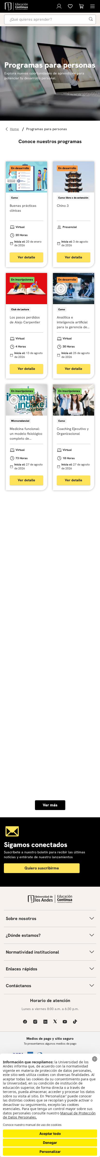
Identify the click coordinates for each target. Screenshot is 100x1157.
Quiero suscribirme (42, 868)
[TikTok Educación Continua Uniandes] (75, 1022)
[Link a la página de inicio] (15, 129)
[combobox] (50, 19)
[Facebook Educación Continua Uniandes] (25, 1022)
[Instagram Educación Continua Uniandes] (35, 1022)
